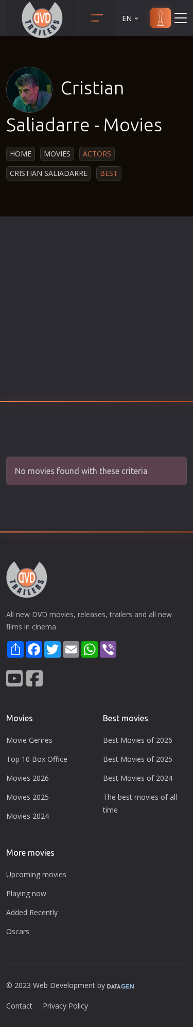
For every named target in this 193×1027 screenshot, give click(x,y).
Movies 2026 (27, 778)
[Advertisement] (96, 312)
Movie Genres (29, 740)
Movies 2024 (27, 816)
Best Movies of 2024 (137, 778)
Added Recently (32, 912)
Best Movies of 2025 (137, 759)
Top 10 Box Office (36, 759)
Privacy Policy (65, 1006)
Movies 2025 (27, 797)
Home (20, 154)
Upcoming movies (36, 874)
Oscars (17, 931)
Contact (19, 1006)
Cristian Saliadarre (48, 173)
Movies (57, 154)
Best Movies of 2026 (137, 740)
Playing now (26, 893)
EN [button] (127, 18)
